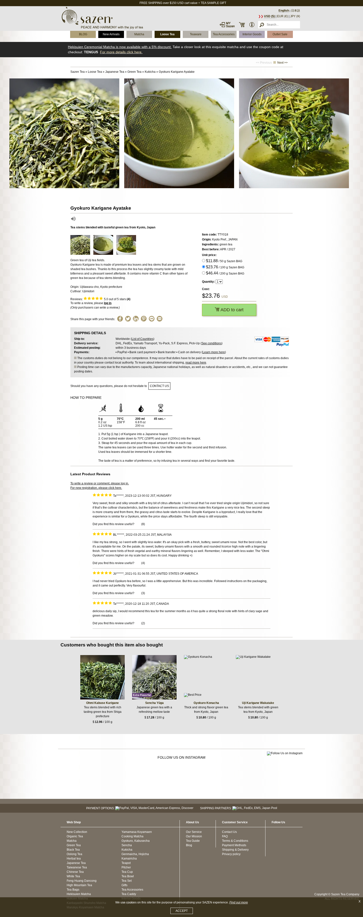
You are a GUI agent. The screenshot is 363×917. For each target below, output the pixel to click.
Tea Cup (127, 872)
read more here (195, 362)
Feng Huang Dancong (82, 880)
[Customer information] (252, 24)
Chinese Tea (75, 872)
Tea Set (126, 880)
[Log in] (227, 24)
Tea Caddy (128, 894)
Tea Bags (73, 889)
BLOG (83, 34)
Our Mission (194, 836)
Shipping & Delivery (235, 849)
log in (107, 303)
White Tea (73, 876)
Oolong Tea (74, 854)
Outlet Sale (280, 34)
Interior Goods (252, 34)
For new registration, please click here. (96, 488)
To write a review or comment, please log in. (99, 483)
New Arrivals (111, 34)
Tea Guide (193, 841)
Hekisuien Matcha (79, 894)
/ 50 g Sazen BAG (224, 261)
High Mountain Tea (79, 885)
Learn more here (213, 352)
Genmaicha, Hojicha (135, 854)
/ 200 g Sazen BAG (225, 273)
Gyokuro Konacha (206, 703)
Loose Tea (167, 34)
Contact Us (229, 832)
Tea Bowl (127, 876)
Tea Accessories (224, 34)
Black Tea (73, 849)
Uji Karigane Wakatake (258, 703)
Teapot (126, 863)
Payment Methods (234, 845)
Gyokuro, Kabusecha (135, 841)
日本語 (295, 10)
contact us (159, 386)
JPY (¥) (295, 16)
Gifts (124, 885)
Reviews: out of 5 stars (100, 299)
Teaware (196, 34)
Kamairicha (129, 858)
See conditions (212, 343)
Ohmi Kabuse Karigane (102, 703)
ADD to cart (231, 309)
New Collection (77, 832)
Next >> (282, 62)
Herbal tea (74, 858)
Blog (189, 845)
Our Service (194, 832)
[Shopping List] (242, 24)
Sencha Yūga (154, 703)
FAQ (225, 836)
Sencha (126, 845)
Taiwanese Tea (77, 867)
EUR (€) (282, 16)
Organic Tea (75, 836)
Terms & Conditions (235, 841)
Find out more (238, 902)
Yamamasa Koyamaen (136, 832)
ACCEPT (182, 911)
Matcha (139, 34)
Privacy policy (231, 854)
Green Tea (74, 845)
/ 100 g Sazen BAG (225, 267)
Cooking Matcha (132, 836)
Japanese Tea (76, 863)
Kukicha (126, 849)
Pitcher (126, 867)
